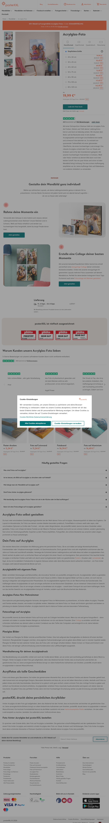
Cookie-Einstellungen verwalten (67, 423)
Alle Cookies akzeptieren (35, 423)
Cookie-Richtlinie (27, 417)
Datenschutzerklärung (43, 417)
